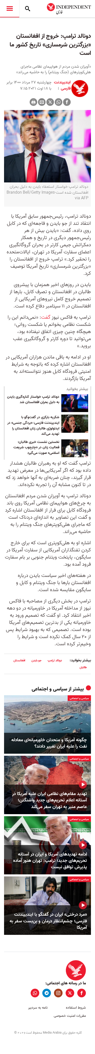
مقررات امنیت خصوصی (70, 1016)
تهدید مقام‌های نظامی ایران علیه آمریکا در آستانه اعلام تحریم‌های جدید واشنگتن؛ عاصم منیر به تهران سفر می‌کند (49, 800)
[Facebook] (67, 102)
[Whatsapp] (58, 102)
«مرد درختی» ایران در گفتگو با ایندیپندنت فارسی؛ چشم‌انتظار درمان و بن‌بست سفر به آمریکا (48, 921)
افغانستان (19, 660)
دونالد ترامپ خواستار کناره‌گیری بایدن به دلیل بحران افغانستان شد (33, 399)
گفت (45, 317)
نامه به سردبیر (38, 1008)
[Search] (28, 8)
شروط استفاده (76, 1008)
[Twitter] (50, 102)
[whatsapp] (35, 993)
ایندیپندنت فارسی (62, 85)
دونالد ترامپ (55, 660)
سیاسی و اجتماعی (49, 689)
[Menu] (9, 8)
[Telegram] (46, 993)
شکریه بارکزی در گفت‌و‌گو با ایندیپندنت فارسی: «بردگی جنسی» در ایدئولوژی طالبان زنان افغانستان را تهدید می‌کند (33, 426)
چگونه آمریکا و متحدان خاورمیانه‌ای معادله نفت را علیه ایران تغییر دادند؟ (49, 743)
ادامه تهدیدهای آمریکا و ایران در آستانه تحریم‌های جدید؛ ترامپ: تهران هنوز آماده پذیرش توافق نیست (50, 861)
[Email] (42, 102)
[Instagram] (58, 993)
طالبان (83, 667)
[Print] (33, 102)
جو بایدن (36, 660)
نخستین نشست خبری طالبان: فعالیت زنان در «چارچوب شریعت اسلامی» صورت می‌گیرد (36, 447)
